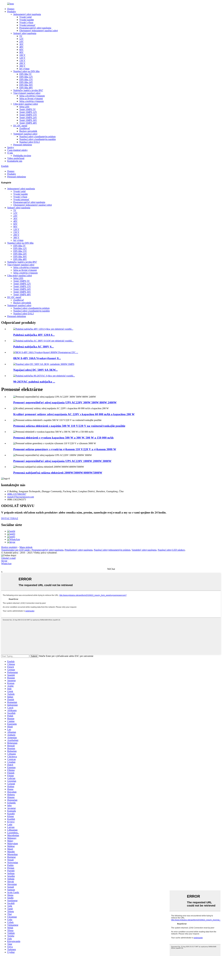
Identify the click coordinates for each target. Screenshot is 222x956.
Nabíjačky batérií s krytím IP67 (28, 90)
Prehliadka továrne (22, 155)
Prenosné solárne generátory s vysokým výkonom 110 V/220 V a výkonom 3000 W (64, 449)
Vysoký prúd (25, 17)
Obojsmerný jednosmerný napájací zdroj (38, 30)
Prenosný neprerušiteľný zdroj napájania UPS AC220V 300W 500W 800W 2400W (65, 402)
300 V (22, 66)
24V (21, 41)
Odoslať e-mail (8, 558)
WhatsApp (6, 563)
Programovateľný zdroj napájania (35, 28)
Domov (10, 9)
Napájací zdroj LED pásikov (171, 550)
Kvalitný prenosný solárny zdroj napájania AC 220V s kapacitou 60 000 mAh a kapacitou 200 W (74, 414)
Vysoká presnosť (27, 25)
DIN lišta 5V (25, 74)
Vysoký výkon (26, 22)
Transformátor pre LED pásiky (15, 550)
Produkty (11, 11)
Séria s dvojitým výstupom (32, 95)
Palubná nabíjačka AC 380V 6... (33, 346)
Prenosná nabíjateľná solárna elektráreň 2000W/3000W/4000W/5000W (57, 472)
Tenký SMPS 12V (28, 112)
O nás (10, 153)
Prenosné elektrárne (22, 144)
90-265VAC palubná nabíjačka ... (34, 381)
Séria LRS (24, 106)
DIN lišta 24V (26, 82)
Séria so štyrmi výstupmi (31, 98)
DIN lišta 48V (26, 87)
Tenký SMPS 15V (28, 115)
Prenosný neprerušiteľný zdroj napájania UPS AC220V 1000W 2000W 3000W (62, 461)
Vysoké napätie (26, 19)
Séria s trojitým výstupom (31, 101)
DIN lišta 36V (26, 85)
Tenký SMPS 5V (27, 109)
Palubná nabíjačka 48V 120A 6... (34, 334)
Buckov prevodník (28, 131)
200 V (22, 63)
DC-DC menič (20, 125)
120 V (22, 57)
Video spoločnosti (15, 158)
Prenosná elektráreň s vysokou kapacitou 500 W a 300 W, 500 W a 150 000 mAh (63, 437)
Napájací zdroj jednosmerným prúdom (112, 550)
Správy (10, 147)
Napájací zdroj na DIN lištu (26, 71)
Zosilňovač (24, 128)
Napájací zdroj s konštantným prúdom (37, 136)
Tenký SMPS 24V (28, 117)
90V (21, 52)
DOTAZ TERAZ (9, 518)
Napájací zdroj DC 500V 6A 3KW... (35, 369)
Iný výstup (24, 68)
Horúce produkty (9, 547)
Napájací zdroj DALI (29, 142)
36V (21, 44)
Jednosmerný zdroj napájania (27, 14)
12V (21, 38)
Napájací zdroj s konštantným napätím (37, 139)
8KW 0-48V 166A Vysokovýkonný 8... (37, 358)
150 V (22, 60)
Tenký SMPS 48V (28, 123)
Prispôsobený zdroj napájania (79, 550)
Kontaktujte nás (14, 161)
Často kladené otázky (17, 150)
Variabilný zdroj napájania (144, 550)
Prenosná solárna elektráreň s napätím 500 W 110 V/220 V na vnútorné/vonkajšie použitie (69, 425)
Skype (4, 561)
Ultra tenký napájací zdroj (25, 104)
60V (21, 49)
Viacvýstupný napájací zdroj (26, 93)
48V (21, 47)
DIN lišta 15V (26, 79)
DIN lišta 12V (26, 76)
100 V (22, 55)
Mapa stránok (25, 547)
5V (20, 36)
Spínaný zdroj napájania (24, 33)
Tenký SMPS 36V (28, 120)
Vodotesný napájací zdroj (25, 134)
